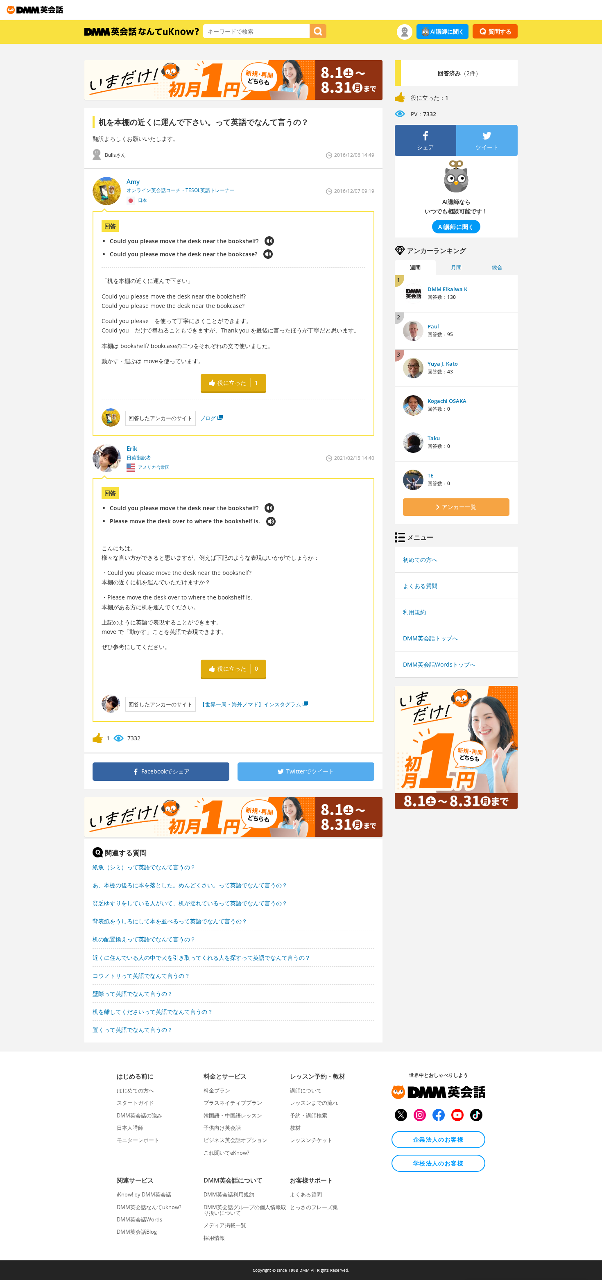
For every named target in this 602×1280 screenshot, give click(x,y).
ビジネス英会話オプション (235, 1140)
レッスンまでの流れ (314, 1102)
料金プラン (217, 1090)
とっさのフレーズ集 (314, 1207)
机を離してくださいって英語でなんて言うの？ (153, 1011)
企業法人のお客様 (438, 1139)
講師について (306, 1090)
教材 (295, 1127)
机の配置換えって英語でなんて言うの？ (144, 939)
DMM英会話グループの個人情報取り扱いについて (245, 1210)
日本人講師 (130, 1127)
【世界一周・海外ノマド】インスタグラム (250, 704)
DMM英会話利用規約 (229, 1194)
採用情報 (214, 1238)
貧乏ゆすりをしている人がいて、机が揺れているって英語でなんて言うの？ (190, 903)
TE (430, 475)
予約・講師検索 (308, 1115)
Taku (434, 438)
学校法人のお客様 (438, 1163)
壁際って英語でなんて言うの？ (133, 993)
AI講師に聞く (447, 31)
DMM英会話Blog (137, 1231)
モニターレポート (138, 1140)
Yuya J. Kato (443, 363)
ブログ (208, 418)
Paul (433, 326)
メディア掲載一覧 (225, 1225)
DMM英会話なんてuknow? (149, 1207)
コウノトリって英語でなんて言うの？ (141, 975)
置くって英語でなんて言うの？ (133, 1029)
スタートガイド (135, 1102)
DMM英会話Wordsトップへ (439, 664)
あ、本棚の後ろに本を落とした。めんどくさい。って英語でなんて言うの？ (190, 885)
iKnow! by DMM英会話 (144, 1194)
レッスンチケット (311, 1140)
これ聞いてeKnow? (226, 1152)
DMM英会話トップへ (430, 638)
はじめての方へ (135, 1090)
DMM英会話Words (139, 1219)
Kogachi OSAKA (447, 401)
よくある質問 (420, 586)
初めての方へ (420, 559)
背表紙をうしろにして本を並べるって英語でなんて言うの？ (170, 921)
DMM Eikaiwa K (447, 289)
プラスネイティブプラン (233, 1102)
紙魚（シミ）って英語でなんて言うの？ (144, 867)
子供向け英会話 (222, 1127)
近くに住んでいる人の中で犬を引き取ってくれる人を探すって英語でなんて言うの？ (201, 957)
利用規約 (414, 612)
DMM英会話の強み (139, 1115)
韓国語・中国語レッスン (233, 1115)
